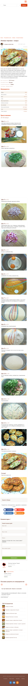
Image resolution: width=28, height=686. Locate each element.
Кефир (2, 92)
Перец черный (4, 111)
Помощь (23, 678)
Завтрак (13, 37)
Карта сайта (11, 678)
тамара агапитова (10, 571)
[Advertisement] (14, 22)
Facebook (9, 509)
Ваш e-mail (4, 531)
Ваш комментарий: (6, 548)
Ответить (10, 566)
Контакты (18, 678)
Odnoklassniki (20, 513)
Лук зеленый (3, 104)
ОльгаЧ (4, 567)
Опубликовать (14, 557)
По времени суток (7, 37)
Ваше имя (4, 525)
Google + (20, 509)
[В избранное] (26, 44)
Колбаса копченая (4, 102)
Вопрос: (4, 538)
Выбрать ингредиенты (19, 5)
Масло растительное (5, 107)
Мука (2, 96)
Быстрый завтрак (19, 37)
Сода (2, 98)
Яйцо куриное (3, 94)
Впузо (2, 37)
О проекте (5, 678)
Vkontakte (9, 513)
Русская (11, 82)
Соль (2, 109)
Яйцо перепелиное (4, 100)
